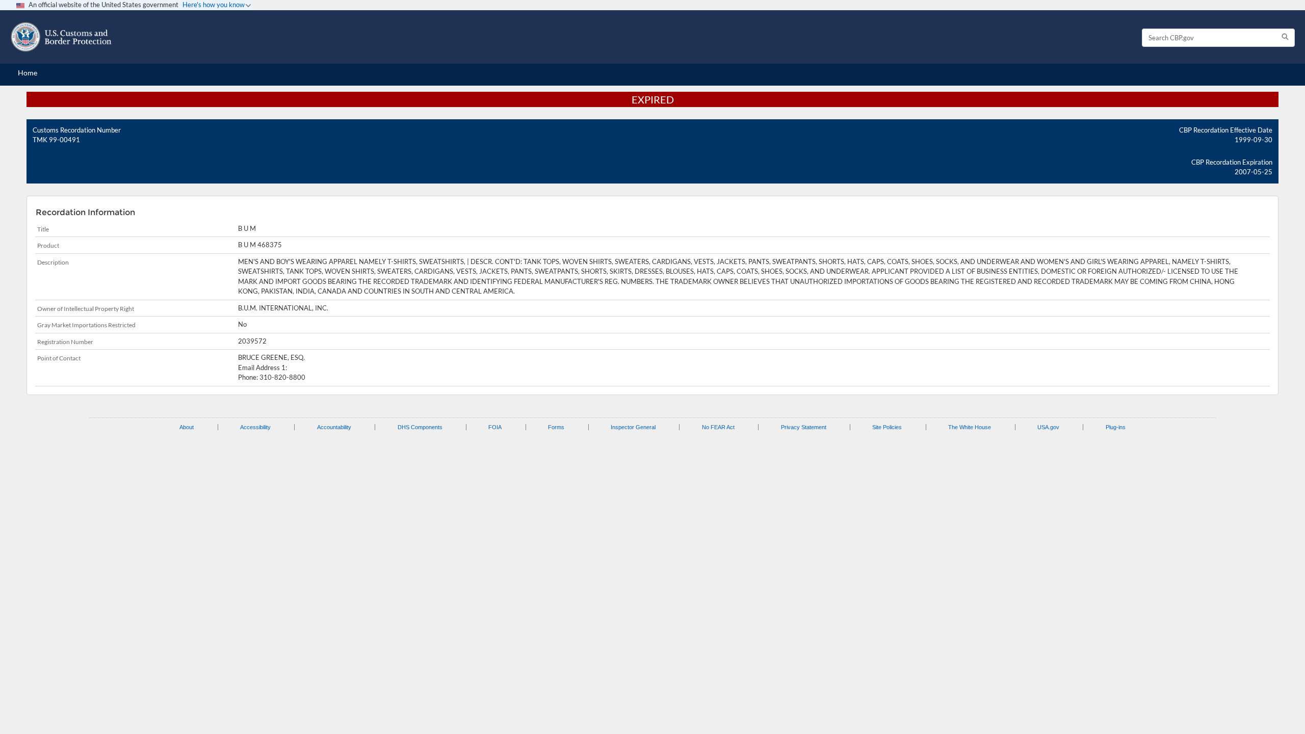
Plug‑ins (1116, 427)
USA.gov (1048, 427)
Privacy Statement (803, 427)
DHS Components (420, 427)
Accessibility (255, 427)
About (186, 427)
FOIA (495, 427)
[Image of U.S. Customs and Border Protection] (61, 37)
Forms (556, 427)
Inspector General (633, 427)
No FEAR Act (718, 427)
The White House (969, 427)
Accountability (334, 427)
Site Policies (887, 427)
